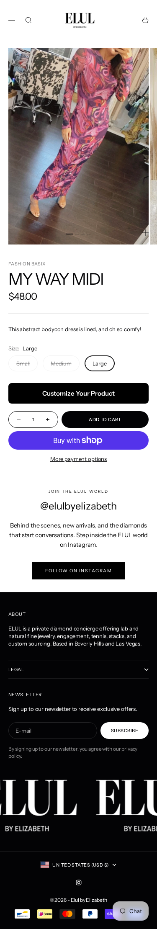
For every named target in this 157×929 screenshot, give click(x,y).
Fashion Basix (27, 264)
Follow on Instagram (78, 571)
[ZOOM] (145, 232)
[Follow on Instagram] (78, 882)
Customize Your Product (78, 393)
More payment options (78, 458)
